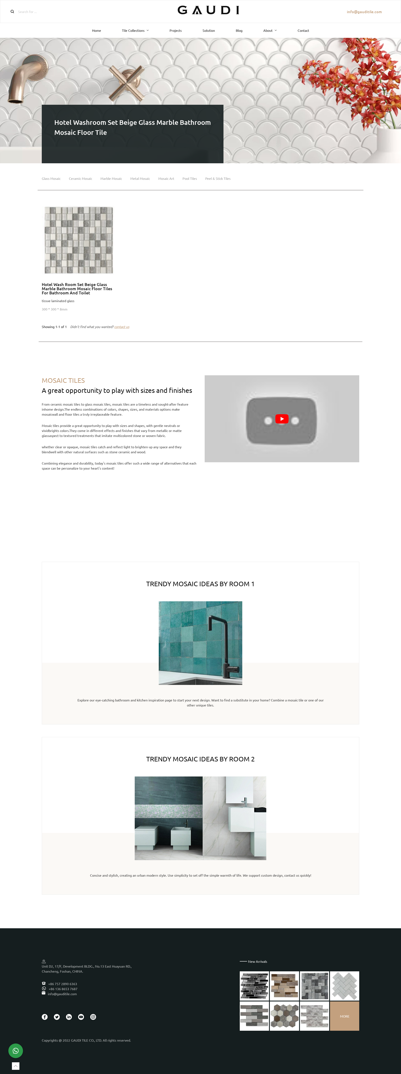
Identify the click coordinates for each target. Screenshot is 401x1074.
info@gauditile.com (364, 11)
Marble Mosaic (111, 178)
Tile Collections (133, 30)
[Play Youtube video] (282, 418)
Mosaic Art (166, 178)
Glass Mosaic (51, 178)
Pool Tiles (190, 178)
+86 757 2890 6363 (62, 984)
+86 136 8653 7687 (62, 989)
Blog (239, 30)
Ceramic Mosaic (80, 178)
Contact (303, 30)
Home (96, 30)
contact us (121, 326)
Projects (176, 30)
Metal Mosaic (140, 178)
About (268, 30)
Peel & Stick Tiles (218, 178)
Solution (209, 30)
